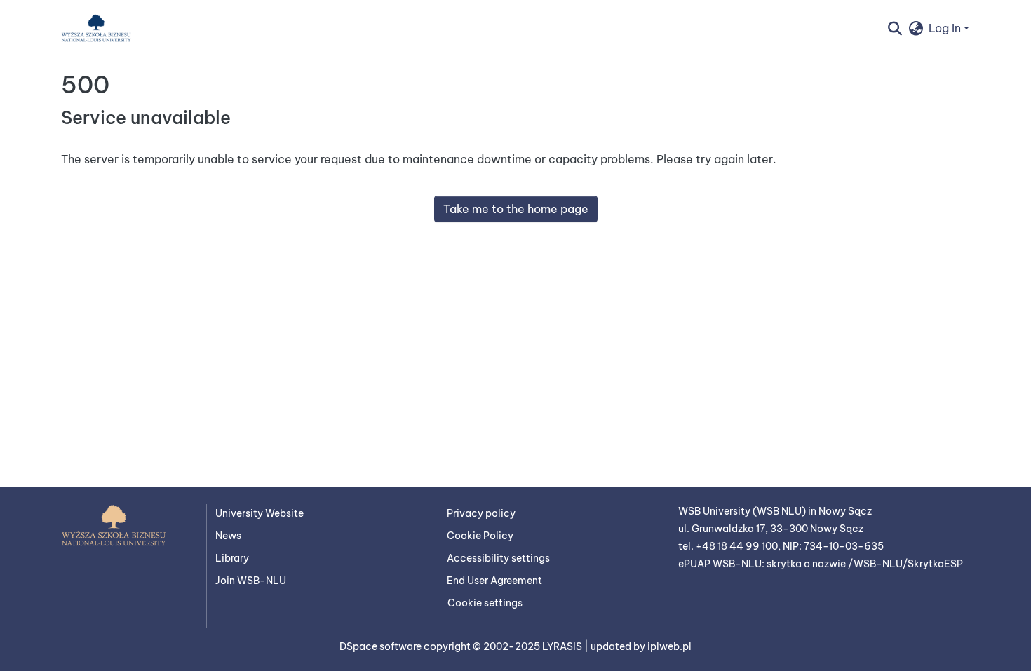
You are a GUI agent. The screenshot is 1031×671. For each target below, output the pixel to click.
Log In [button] (946, 28)
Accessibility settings (498, 558)
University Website (259, 513)
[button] (96, 28)
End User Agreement (494, 580)
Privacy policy (481, 513)
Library (232, 558)
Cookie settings (485, 603)
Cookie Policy (480, 535)
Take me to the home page (515, 209)
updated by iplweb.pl (641, 646)
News (228, 535)
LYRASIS (563, 646)
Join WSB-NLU (250, 580)
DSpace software (381, 646)
